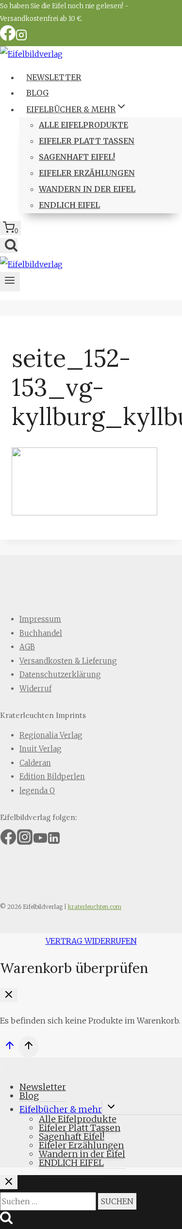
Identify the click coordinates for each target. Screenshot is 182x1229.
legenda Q (37, 790)
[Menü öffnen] (10, 281)
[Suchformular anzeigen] (8, 245)
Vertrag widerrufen (91, 941)
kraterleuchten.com (94, 906)
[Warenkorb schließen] (8, 995)
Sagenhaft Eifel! (77, 157)
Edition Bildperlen (52, 776)
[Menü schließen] (1, 1068)
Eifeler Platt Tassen (86, 141)
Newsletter (53, 77)
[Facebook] (8, 38)
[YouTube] (40, 841)
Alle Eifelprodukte (83, 125)
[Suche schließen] (8, 1182)
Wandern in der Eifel (87, 189)
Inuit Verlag (40, 748)
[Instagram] (21, 38)
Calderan (35, 763)
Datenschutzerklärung (60, 674)
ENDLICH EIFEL (69, 205)
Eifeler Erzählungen (87, 173)
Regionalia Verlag (51, 735)
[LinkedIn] (54, 841)
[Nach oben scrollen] (9, 1048)
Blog (37, 93)
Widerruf (35, 688)
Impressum (40, 619)
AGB (27, 646)
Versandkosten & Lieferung (68, 661)
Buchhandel (40, 633)
